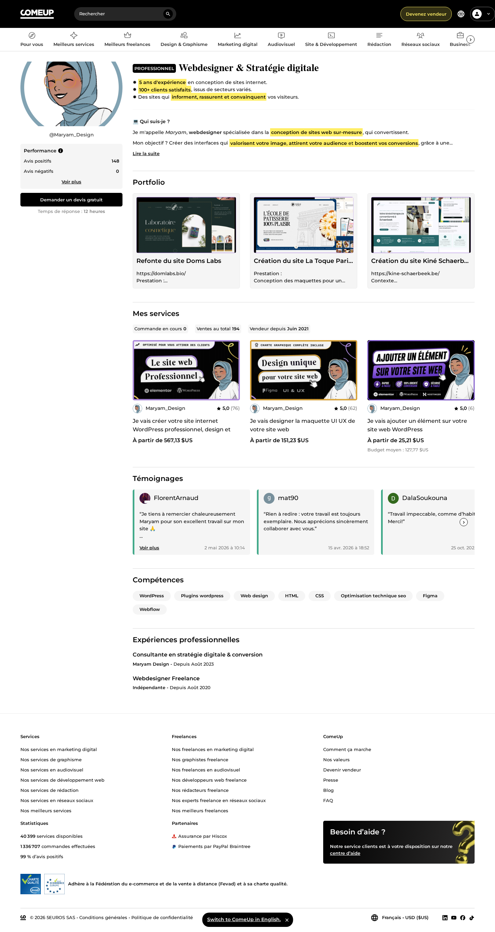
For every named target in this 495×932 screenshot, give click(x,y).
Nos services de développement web (62, 780)
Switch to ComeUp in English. (244, 919)
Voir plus (71, 181)
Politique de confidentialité (162, 917)
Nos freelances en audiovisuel (206, 769)
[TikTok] (472, 917)
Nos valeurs (336, 759)
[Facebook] (462, 917)
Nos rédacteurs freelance (200, 790)
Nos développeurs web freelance (209, 780)
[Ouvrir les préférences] (461, 14)
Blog (328, 790)
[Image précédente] (140, 370)
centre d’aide (345, 853)
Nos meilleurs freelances (200, 810)
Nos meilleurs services (45, 810)
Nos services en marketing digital (58, 749)
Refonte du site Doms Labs (178, 261)
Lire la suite (146, 153)
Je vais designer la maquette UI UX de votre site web (302, 425)
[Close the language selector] (287, 919)
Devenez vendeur (426, 14)
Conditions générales (103, 917)
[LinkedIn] (445, 917)
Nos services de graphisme (51, 759)
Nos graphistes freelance (200, 759)
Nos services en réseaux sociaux (56, 800)
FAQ (328, 800)
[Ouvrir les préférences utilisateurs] (488, 14)
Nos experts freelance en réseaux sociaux (219, 800)
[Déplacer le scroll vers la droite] (470, 39)
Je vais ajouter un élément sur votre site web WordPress (417, 425)
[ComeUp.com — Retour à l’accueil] (37, 14)
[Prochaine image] (232, 370)
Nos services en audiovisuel (51, 769)
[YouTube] (454, 917)
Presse (330, 780)
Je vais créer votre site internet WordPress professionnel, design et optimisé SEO (182, 429)
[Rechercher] (168, 14)
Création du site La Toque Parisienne (303, 261)
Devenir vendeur (342, 769)
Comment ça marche (347, 749)
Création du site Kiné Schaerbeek (421, 261)
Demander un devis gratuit (71, 199)
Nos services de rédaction (49, 790)
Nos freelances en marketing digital (213, 749)
